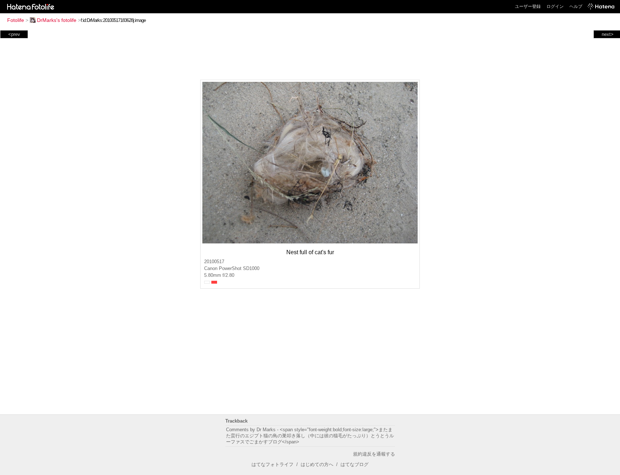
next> (608, 34)
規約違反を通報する (374, 454)
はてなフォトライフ (272, 464)
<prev (14, 34)
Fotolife (15, 20)
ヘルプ (575, 6)
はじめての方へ (317, 464)
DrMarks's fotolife (56, 20)
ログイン (555, 6)
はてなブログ (354, 464)
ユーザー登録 (528, 6)
